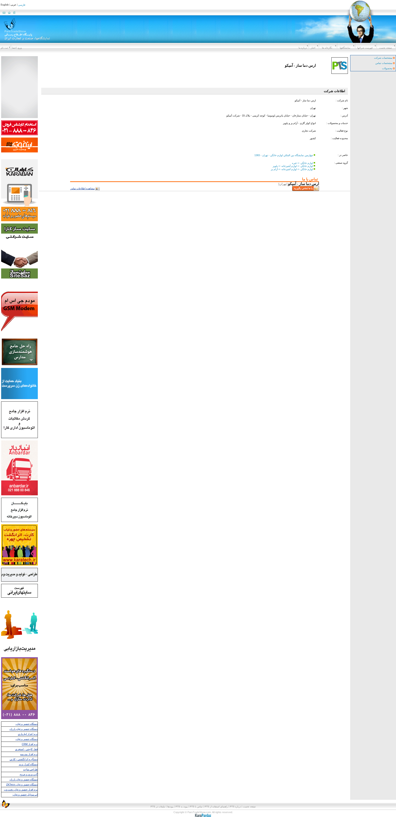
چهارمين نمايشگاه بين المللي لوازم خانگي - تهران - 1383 (283, 155)
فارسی (21, 5)
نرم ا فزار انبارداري (28, 734)
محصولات (387, 68)
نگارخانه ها (327, 48)
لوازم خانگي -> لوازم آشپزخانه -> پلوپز (293, 166)
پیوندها (170, 806)
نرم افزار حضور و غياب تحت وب (21, 789)
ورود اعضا (17, 48)
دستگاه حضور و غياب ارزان (23, 729)
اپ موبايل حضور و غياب (25, 794)
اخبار (313, 48)
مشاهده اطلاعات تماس (82, 188)
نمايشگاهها (345, 48)
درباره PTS (235, 806)
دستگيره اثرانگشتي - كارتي (24, 759)
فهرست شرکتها (365, 48)
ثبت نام (4, 48)
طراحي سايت (30, 769)
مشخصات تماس (384, 63)
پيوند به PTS (182, 806)
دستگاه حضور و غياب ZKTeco (22, 784)
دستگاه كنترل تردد (28, 764)
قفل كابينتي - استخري (26, 749)
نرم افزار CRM (30, 744)
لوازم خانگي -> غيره (302, 162)
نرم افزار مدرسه (29, 754)
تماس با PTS (196, 806)
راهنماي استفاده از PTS (216, 806)
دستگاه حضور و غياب (27, 724)
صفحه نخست (385, 48)
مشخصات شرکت (383, 57)
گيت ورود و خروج (29, 774)
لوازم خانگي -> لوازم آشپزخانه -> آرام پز (292, 169)
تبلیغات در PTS (158, 806)
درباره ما (303, 48)
